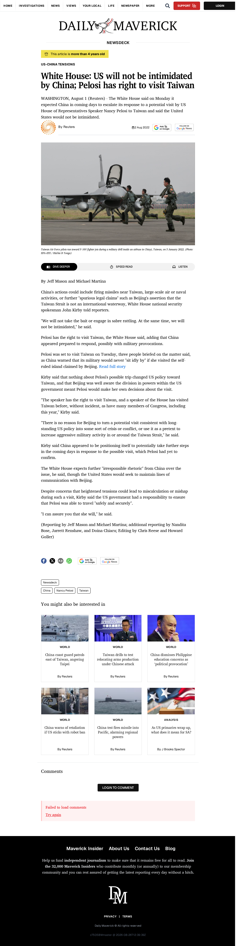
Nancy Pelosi (64, 590)
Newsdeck (50, 582)
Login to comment (118, 788)
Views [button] (71, 6)
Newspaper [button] (130, 6)
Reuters (69, 127)
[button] (162, 127)
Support (183, 6)
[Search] (167, 5)
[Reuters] (48, 127)
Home (7, 6)
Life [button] (111, 6)
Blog (170, 848)
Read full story (112, 366)
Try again (53, 814)
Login (220, 6)
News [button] (55, 6)
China (46, 590)
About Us (119, 848)
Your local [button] (92, 6)
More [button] (150, 6)
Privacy (110, 916)
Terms (127, 916)
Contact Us (147, 848)
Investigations (31, 6)
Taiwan (83, 590)
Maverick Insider (84, 848)
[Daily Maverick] (118, 26)
